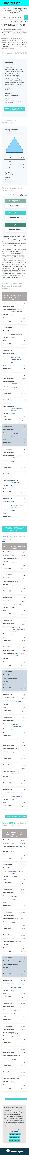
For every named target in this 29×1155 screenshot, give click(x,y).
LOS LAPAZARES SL (16, 987)
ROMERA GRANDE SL (16, 796)
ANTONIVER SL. (15, 433)
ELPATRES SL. (14, 1033)
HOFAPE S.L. (14, 896)
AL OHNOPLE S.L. (15, 559)
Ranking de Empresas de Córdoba (16, 816)
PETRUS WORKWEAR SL (17, 919)
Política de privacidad (14, 1140)
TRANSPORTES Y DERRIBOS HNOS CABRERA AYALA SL (18, 629)
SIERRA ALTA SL (15, 749)
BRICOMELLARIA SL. (16, 604)
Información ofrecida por (18, 21)
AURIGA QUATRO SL (16, 701)
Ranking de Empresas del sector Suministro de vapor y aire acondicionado (14, 529)
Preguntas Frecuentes (14, 1134)
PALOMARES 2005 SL (16, 1056)
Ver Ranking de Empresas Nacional (16, 1099)
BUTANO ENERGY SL (16, 942)
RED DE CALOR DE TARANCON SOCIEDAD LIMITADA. (17, 408)
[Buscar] (26, 17)
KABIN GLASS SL (15, 1079)
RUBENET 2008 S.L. (16, 1010)
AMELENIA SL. (14, 581)
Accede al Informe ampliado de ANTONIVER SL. (14, 109)
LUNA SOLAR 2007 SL (16, 334)
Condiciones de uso (14, 1137)
